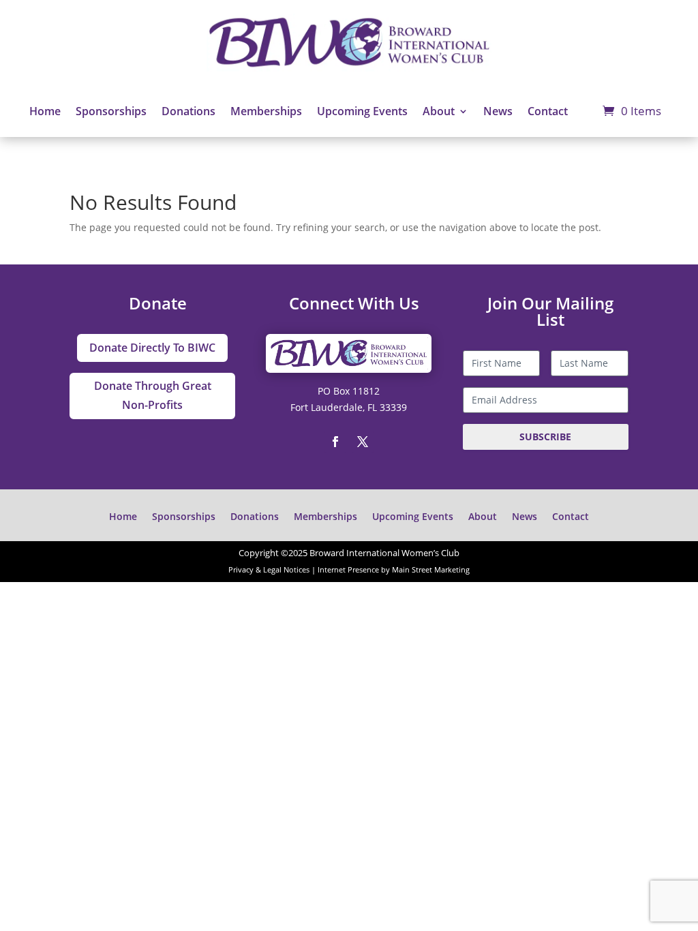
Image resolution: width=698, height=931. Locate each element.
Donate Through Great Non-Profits (152, 395)
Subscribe (545, 436)
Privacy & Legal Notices (268, 570)
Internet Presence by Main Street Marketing (394, 570)
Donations (188, 111)
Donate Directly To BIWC (152, 347)
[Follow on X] (363, 442)
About (439, 111)
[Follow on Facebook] (335, 442)
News (498, 111)
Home (45, 111)
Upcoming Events (362, 111)
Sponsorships (111, 111)
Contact (548, 111)
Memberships (266, 111)
